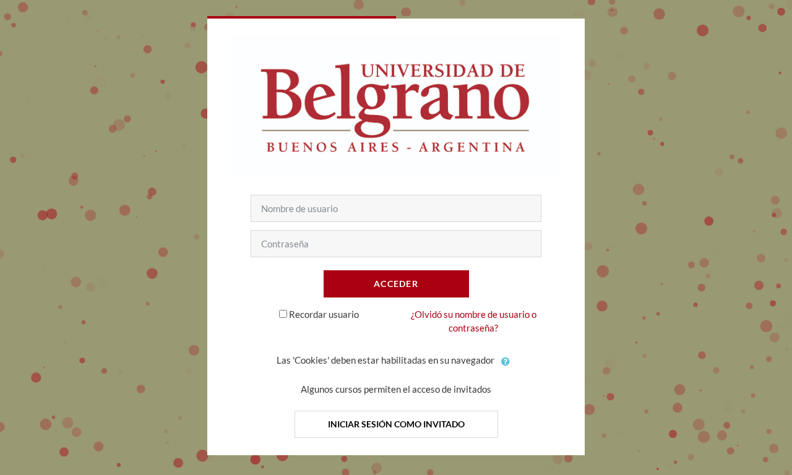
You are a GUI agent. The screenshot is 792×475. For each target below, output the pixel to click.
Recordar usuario (324, 314)
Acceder (396, 283)
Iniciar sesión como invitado (396, 424)
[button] (506, 361)
